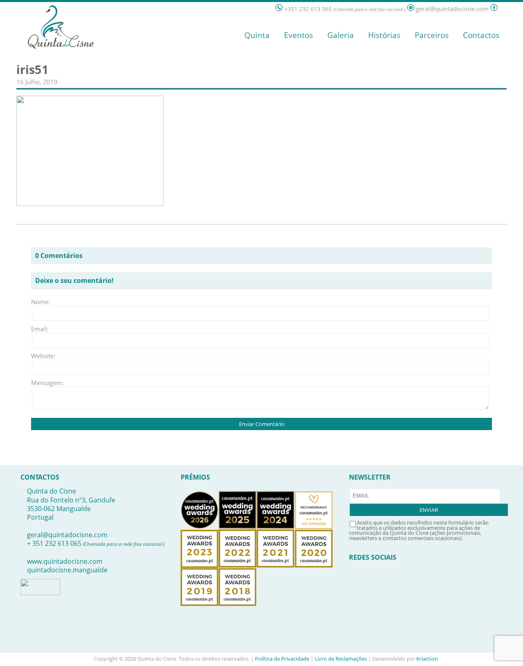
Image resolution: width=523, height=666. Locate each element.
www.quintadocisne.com (65, 561)
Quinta (257, 35)
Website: (43, 356)
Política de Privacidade (282, 658)
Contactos (481, 35)
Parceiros (432, 35)
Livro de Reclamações (341, 658)
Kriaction (427, 658)
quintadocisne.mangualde (67, 569)
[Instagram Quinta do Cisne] (503, 9)
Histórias (384, 35)
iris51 (32, 69)
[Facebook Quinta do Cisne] (494, 9)
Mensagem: (43, 383)
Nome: (40, 302)
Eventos (298, 35)
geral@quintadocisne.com (67, 534)
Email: (39, 329)
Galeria (340, 35)
